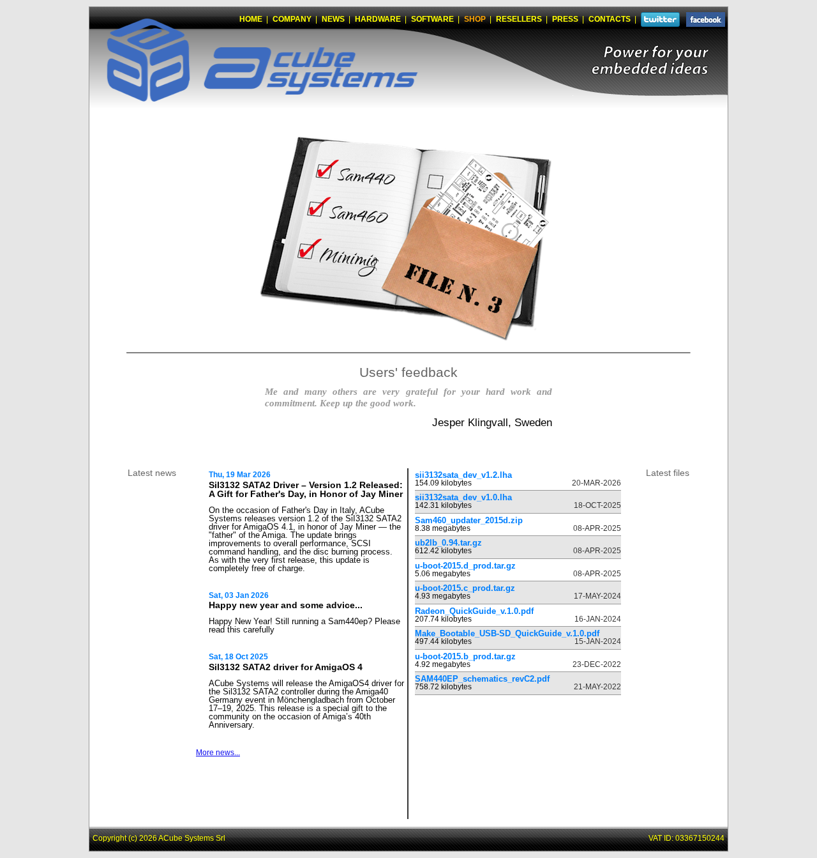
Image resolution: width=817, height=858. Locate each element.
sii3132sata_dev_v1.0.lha (463, 497)
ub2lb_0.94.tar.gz (448, 543)
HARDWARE (378, 19)
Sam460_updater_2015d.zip (469, 520)
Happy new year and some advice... (286, 605)
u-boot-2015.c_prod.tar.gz (465, 588)
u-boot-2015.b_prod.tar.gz (465, 656)
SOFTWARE (432, 19)
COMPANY (292, 19)
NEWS (333, 19)
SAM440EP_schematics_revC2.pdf (482, 679)
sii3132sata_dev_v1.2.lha (463, 475)
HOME (250, 19)
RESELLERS (519, 19)
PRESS (565, 19)
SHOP (475, 19)
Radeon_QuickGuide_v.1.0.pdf (474, 611)
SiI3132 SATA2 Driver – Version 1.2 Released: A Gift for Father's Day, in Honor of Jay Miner (306, 489)
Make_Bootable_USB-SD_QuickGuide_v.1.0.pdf (507, 633)
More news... (218, 752)
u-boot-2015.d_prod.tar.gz (465, 566)
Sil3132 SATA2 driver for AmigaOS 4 (286, 667)
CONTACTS (609, 19)
